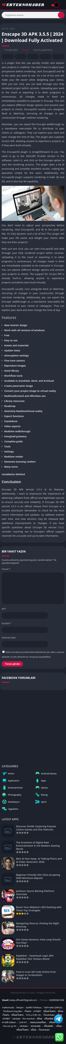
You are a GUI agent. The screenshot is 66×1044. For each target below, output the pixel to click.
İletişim (20, 1007)
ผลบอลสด (35, 1025)
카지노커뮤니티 (33, 1014)
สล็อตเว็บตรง (49, 1011)
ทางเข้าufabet (9, 1022)
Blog (12, 28)
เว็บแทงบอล (48, 1014)
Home (5, 28)
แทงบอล (16, 1018)
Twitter (20, 56)
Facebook (8, 56)
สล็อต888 (48, 1018)
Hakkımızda (8, 1007)
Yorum (6, 569)
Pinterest (33, 56)
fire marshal (29, 1018)
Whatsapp (58, 56)
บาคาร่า (23, 1022)
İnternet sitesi (9, 637)
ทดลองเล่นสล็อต (38, 1022)
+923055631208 (56, 1000)
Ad (4, 608)
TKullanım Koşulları (12, 1011)
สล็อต (39, 1018)
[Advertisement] (33, 726)
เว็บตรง (27, 1011)
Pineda (25, 49)
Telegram (45, 56)
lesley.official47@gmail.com (23, 1000)
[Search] (61, 15)
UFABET (37, 1011)
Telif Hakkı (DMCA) (53, 1007)
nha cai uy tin (9, 1025)
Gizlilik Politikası (33, 1007)
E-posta (6, 623)
